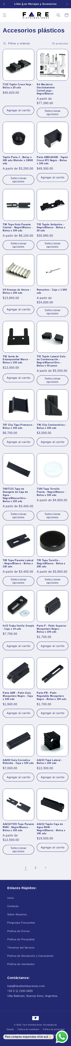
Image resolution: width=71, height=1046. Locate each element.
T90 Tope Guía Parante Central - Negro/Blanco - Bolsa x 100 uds (18, 227)
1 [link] (26, 867)
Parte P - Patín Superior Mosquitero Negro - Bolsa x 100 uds (51, 628)
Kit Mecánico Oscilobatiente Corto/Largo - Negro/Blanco (46, 89)
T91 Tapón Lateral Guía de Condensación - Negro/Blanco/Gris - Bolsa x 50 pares (51, 361)
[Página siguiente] (45, 868)
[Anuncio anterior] (4, 4)
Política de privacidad (53, 1029)
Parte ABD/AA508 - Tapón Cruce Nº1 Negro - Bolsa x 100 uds (52, 160)
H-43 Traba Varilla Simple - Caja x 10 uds (18, 627)
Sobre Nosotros (17, 914)
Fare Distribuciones (33, 1025)
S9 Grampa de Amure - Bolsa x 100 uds (17, 291)
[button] (5, 15)
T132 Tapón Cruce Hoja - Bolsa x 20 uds (18, 86)
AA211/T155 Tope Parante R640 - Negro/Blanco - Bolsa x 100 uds (18, 827)
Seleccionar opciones (53, 112)
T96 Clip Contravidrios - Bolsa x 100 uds (51, 426)
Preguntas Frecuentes (21, 922)
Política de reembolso (21, 964)
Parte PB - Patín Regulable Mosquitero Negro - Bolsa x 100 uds (51, 695)
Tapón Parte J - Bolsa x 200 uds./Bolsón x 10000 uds (18, 160)
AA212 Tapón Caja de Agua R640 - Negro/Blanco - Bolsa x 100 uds (51, 829)
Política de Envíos (18, 931)
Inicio (10, 897)
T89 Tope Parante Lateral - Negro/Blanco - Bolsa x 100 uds (18, 563)
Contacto (13, 906)
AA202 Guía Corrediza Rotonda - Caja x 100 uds (18, 762)
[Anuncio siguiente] (67, 4)
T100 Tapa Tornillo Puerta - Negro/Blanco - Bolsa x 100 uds (51, 491)
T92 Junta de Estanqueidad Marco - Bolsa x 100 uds (16, 359)
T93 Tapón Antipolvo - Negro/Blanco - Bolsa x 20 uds (51, 227)
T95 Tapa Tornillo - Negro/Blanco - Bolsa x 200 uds (51, 563)
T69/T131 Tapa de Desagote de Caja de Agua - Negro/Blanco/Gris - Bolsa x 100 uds (15, 494)
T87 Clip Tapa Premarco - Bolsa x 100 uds (18, 426)
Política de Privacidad (20, 939)
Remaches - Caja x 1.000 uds (52, 291)
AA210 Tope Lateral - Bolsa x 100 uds (49, 762)
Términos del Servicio (21, 947)
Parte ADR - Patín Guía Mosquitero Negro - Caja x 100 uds (18, 695)
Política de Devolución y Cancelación (30, 955)
